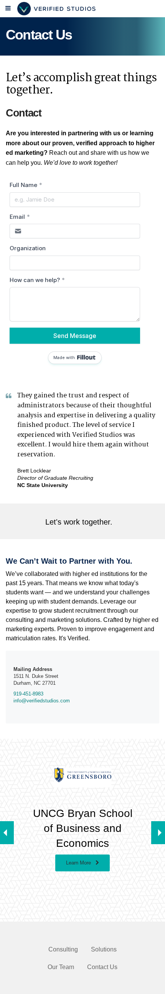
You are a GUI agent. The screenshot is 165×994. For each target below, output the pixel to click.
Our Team (61, 967)
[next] (158, 832)
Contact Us (102, 967)
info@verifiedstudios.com (41, 701)
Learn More (81, 863)
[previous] (7, 832)
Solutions (104, 949)
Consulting (63, 949)
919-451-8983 (28, 694)
